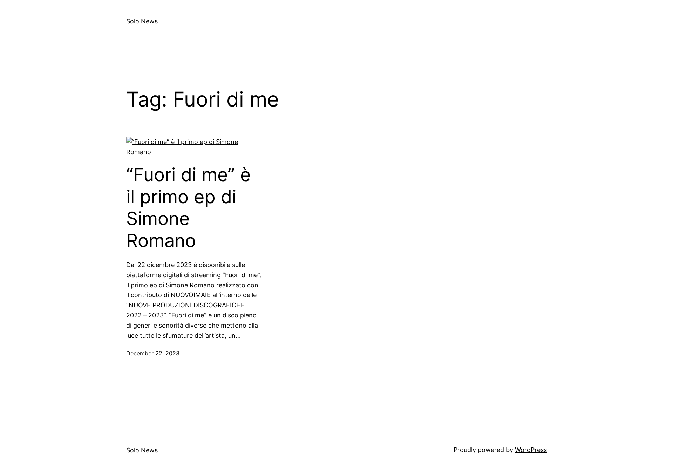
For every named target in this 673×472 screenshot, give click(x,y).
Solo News (142, 21)
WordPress (531, 449)
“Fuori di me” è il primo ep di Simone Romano (188, 207)
